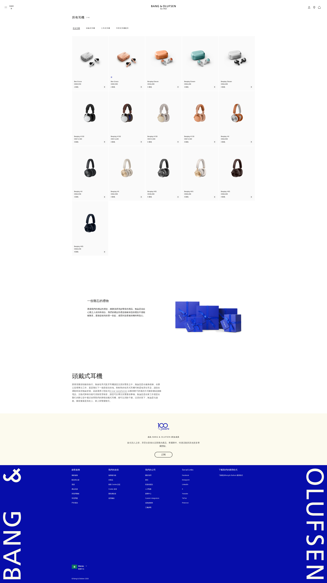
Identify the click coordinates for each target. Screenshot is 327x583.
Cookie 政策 (112, 489)
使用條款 (111, 498)
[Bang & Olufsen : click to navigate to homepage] (163, 7)
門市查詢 (75, 503)
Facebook (185, 475)
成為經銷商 (149, 503)
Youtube (185, 494)
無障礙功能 (112, 475)
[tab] (76, 28)
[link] (309, 7)
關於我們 (148, 475)
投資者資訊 (149, 484)
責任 (146, 480)
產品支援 (75, 489)
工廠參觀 (148, 507)
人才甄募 (148, 489)
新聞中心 (148, 494)
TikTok (184, 498)
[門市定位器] (314, 7)
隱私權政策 (112, 494)
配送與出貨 (75, 480)
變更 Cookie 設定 (114, 484)
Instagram (186, 480)
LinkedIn (185, 484)
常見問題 (75, 498)
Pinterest (185, 503)
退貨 (73, 484)
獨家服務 (75, 475)
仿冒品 (111, 480)
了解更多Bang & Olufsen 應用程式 (231, 475)
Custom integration (152, 498)
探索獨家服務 (98, 325)
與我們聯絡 (75, 494)
